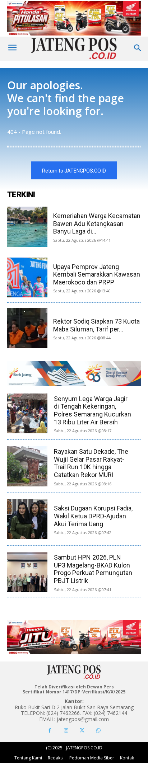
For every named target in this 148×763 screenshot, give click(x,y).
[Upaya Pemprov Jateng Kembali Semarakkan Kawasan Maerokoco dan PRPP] (27, 278)
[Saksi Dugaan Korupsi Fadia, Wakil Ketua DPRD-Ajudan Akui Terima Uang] (27, 519)
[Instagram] (66, 730)
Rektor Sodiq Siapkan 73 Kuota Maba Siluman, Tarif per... (96, 325)
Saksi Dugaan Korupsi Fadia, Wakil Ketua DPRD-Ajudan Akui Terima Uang (93, 515)
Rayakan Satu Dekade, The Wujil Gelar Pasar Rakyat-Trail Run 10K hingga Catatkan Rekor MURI (91, 463)
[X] (82, 730)
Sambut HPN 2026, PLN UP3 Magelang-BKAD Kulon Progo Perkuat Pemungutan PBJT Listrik (93, 569)
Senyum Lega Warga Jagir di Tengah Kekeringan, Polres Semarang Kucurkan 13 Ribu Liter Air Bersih (92, 410)
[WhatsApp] (98, 730)
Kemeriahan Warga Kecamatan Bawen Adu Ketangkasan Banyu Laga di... (96, 223)
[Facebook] (49, 730)
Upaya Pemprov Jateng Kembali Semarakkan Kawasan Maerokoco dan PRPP (96, 274)
